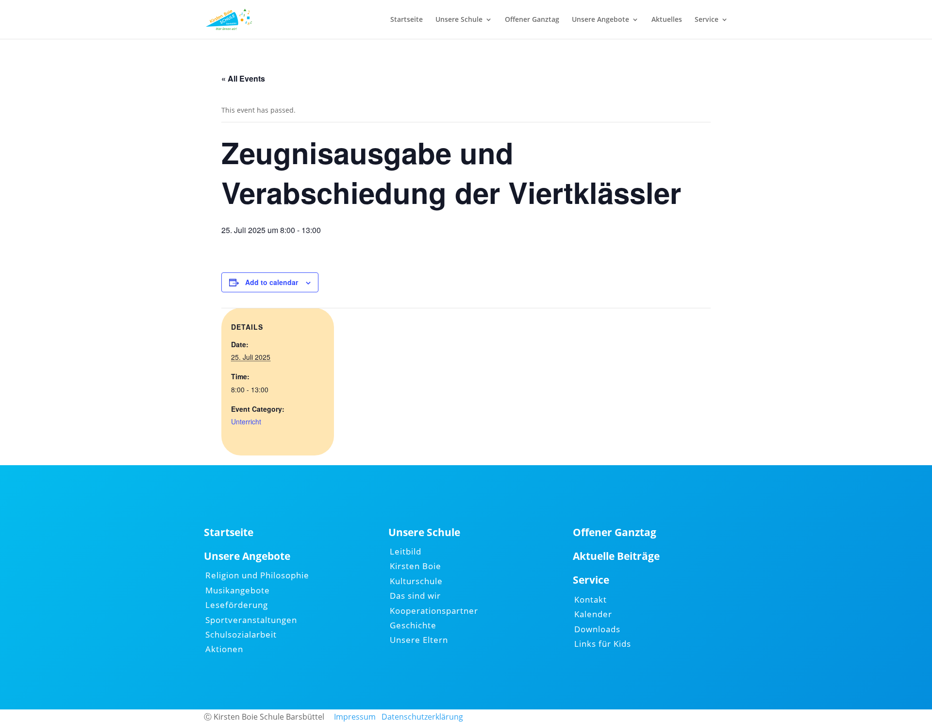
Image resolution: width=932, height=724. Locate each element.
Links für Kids (602, 643)
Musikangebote (237, 590)
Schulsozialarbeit (241, 634)
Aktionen (224, 649)
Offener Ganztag (532, 20)
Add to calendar (271, 282)
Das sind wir (415, 595)
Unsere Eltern (419, 639)
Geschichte (413, 625)
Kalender (593, 614)
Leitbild (405, 551)
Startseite (406, 20)
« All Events (243, 78)
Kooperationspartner (434, 610)
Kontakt (590, 599)
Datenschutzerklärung (422, 716)
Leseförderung (236, 604)
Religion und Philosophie (257, 575)
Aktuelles (666, 20)
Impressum (355, 716)
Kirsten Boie (415, 566)
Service (706, 20)
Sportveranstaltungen (251, 619)
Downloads (597, 629)
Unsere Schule (459, 20)
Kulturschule (416, 581)
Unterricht (246, 421)
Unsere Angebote (600, 20)
